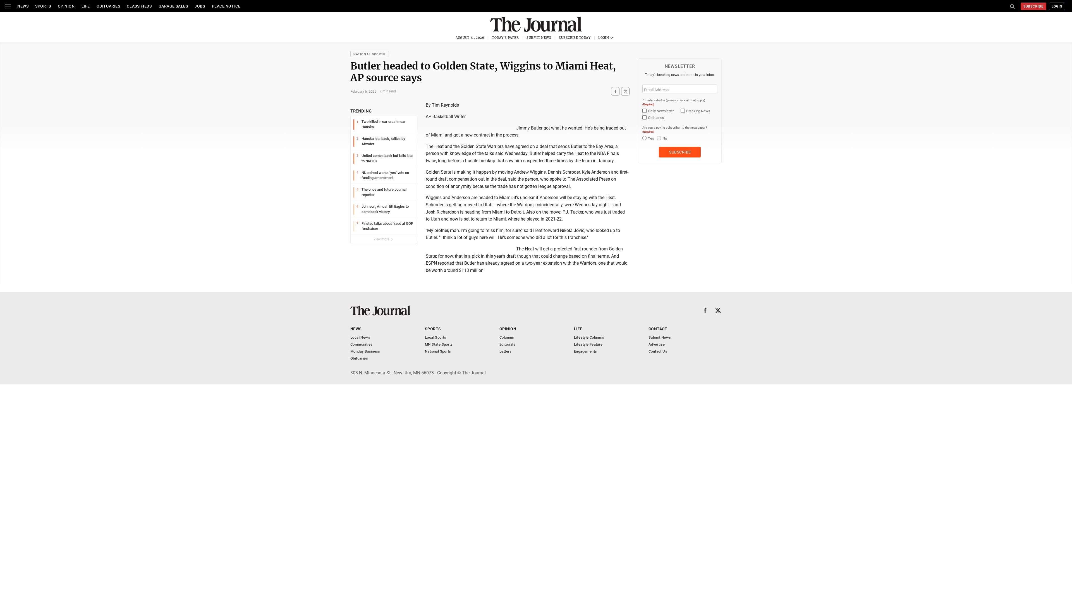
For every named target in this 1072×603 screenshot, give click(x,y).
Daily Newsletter (661, 111)
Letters (505, 351)
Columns (506, 337)
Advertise (657, 344)
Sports (43, 6)
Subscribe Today (574, 38)
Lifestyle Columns (589, 337)
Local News (360, 337)
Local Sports (435, 337)
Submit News (539, 38)
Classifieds (139, 6)
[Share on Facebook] (615, 91)
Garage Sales (173, 6)
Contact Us (658, 351)
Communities (361, 344)
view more (382, 239)
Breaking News (698, 111)
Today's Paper (505, 38)
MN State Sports (439, 344)
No (664, 138)
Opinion (66, 6)
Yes (651, 138)
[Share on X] (625, 91)
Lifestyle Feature (588, 344)
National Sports (369, 54)
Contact (658, 329)
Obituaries (108, 6)
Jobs (200, 6)
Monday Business (365, 351)
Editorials (507, 344)
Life (86, 6)
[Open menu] (8, 6)
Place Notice (226, 6)
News (22, 6)
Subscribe (1033, 6)
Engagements (585, 351)
